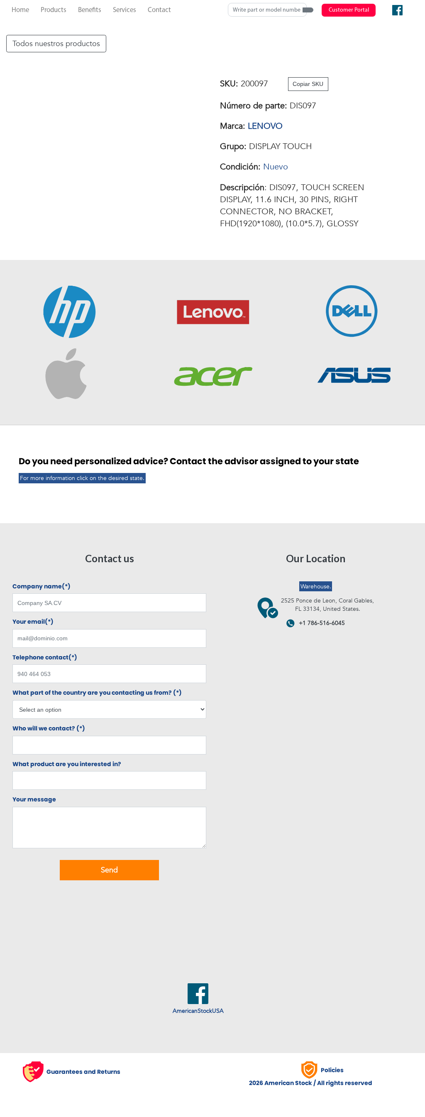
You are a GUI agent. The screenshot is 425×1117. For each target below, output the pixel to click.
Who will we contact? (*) (48, 728)
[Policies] (310, 1070)
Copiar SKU (308, 84)
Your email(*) (33, 622)
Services (124, 10)
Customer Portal (349, 10)
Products (53, 10)
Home (20, 10)
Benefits (89, 10)
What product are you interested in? (66, 764)
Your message (34, 799)
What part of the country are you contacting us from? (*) (97, 693)
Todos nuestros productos (56, 44)
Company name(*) (41, 586)
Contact (159, 10)
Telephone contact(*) (44, 657)
